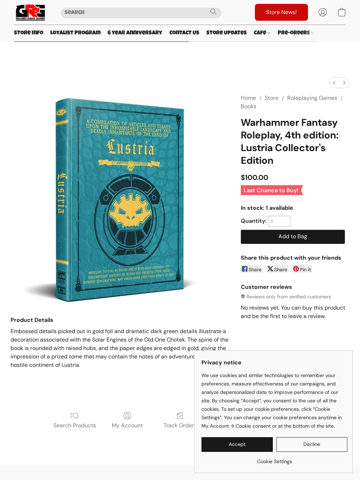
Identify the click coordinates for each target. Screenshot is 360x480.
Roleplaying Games (312, 98)
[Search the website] (213, 12)
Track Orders (180, 425)
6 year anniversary (135, 33)
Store (271, 98)
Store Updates (226, 33)
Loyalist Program (75, 33)
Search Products (74, 425)
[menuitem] (334, 83)
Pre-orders (294, 33)
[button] (30, 12)
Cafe (260, 33)
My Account (127, 425)
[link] (274, 459)
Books (248, 106)
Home (248, 98)
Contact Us (184, 33)
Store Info (28, 33)
